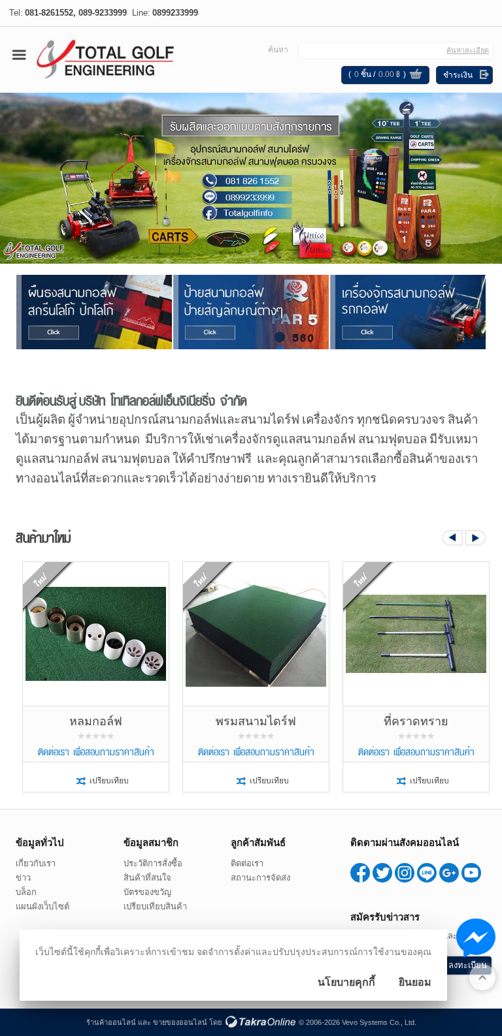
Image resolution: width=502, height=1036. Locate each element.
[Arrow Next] (475, 538)
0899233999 (175, 13)
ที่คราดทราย (416, 721)
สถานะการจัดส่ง (260, 878)
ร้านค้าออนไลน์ (111, 1022)
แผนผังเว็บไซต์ (42, 906)
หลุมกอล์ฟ (95, 721)
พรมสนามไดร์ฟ (256, 721)
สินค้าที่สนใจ (147, 878)
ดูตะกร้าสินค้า (415, 76)
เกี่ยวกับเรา (36, 863)
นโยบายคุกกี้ (346, 982)
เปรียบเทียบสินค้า (155, 906)
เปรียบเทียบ (109, 780)
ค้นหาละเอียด (467, 50)
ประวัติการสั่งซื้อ (153, 863)
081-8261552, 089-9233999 (76, 13)
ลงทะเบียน (467, 965)
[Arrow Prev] (453, 538)
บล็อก (26, 892)
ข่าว (23, 878)
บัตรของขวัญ (147, 892)
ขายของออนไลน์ (180, 1022)
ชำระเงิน (458, 75)
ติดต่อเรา (247, 863)
